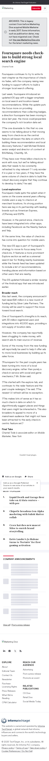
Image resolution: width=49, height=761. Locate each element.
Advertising (28, 669)
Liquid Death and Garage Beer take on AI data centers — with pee (26, 500)
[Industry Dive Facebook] (9, 651)
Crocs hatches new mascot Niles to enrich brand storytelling (25, 528)
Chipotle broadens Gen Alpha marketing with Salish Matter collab (26, 514)
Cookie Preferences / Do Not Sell (17, 751)
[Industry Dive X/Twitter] (15, 651)
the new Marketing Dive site (26, 40)
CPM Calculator (9, 702)
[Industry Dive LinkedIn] (4, 651)
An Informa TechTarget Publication (24, 3)
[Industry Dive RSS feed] (20, 651)
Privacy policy (8, 748)
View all (6, 625)
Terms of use (22, 748)
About (5, 667)
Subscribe (36, 8)
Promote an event (31, 678)
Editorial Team (8, 671)
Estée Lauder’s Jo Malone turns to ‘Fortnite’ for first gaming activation (25, 542)
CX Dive (26, 693)
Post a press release (21, 625)
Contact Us (7, 675)
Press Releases (9, 691)
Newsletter (7, 679)
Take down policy (38, 748)
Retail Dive (28, 697)
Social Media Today (32, 701)
